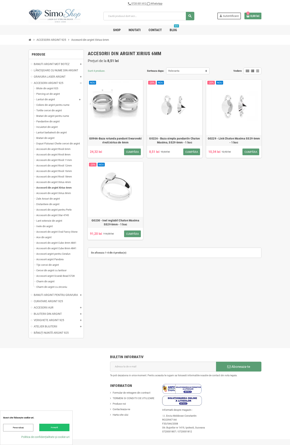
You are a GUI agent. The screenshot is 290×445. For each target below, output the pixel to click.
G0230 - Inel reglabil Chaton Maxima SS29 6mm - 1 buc (115, 222)
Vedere (237, 70)
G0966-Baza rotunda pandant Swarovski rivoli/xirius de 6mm (115, 140)
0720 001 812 (139, 3)
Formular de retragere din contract (131, 392)
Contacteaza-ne (121, 409)
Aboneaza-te (240, 367)
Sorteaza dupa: (155, 70)
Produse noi (119, 403)
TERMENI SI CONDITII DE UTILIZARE (133, 398)
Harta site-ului (120, 414)
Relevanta (173, 70)
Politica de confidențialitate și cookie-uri (45, 436)
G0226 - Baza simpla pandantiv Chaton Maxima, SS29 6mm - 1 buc (174, 140)
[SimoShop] (54, 15)
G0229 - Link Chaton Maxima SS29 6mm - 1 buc (234, 140)
